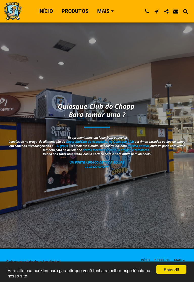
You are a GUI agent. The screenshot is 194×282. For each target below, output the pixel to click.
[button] (147, 11)
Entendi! (171, 269)
